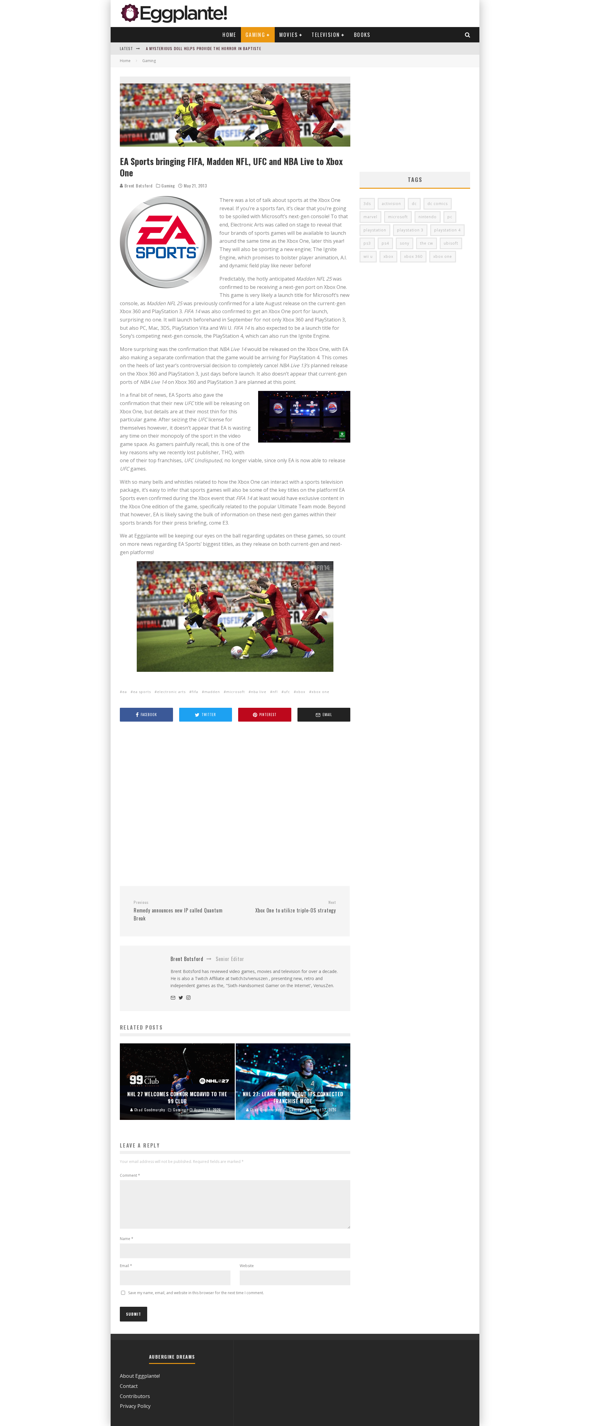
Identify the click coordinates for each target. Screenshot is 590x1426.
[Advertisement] (235, 804)
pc (449, 216)
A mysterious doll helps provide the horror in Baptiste (203, 48)
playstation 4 (447, 230)
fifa (195, 691)
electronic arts (171, 691)
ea (124, 691)
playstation (375, 230)
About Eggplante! (140, 1376)
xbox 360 (413, 256)
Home (229, 34)
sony (404, 243)
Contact (129, 1386)
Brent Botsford (138, 185)
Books (362, 34)
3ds (367, 203)
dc (414, 203)
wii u (368, 256)
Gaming (255, 34)
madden (212, 691)
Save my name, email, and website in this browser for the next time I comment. (196, 1292)
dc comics (437, 203)
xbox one (320, 691)
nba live (258, 691)
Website (247, 1265)
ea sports (142, 691)
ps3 (367, 243)
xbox (300, 691)
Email (126, 1265)
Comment (130, 1175)
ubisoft (451, 243)
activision (391, 203)
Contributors (135, 1396)
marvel (370, 216)
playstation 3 (410, 230)
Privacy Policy (135, 1406)
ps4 (385, 243)
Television (326, 34)
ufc (287, 691)
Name (126, 1238)
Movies (288, 34)
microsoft (235, 691)
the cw (426, 243)
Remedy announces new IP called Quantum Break (178, 911)
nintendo (428, 216)
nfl (275, 691)
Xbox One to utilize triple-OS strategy (295, 907)
